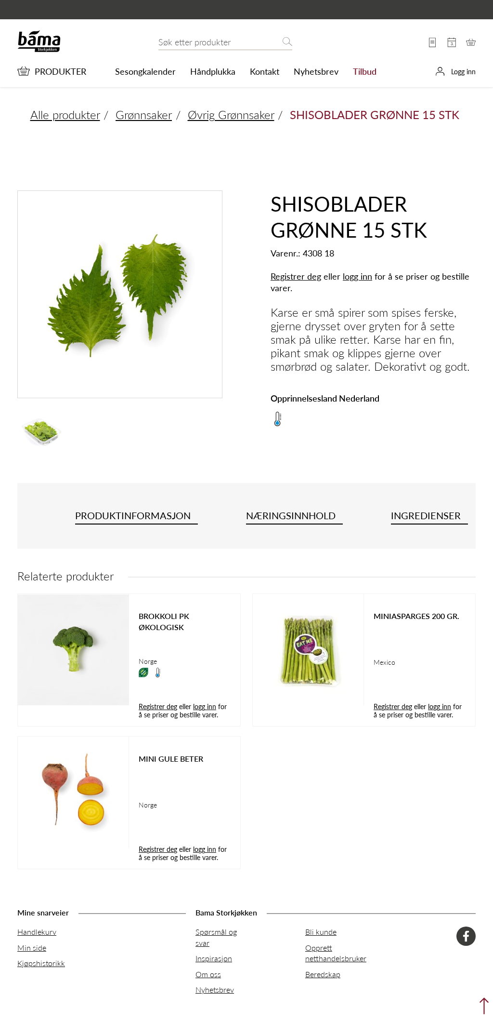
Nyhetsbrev (316, 71)
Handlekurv (36, 931)
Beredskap (322, 974)
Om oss (208, 974)
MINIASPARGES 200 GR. (416, 616)
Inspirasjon (213, 958)
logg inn (357, 276)
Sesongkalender (145, 71)
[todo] (482, 1008)
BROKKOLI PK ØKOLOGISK (164, 621)
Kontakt (264, 71)
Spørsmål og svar (216, 937)
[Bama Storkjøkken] (39, 49)
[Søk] (287, 42)
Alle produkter (65, 114)
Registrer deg (296, 276)
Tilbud (364, 71)
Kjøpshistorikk (41, 963)
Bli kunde (321, 931)
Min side (31, 947)
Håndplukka (212, 71)
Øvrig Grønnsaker (231, 114)
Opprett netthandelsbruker (335, 953)
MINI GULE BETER (171, 758)
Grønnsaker (144, 114)
